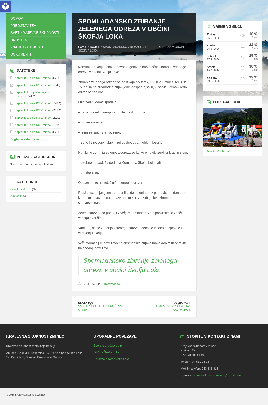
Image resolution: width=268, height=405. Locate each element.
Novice (94, 46)
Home (82, 46)
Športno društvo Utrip (108, 345)
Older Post (182, 302)
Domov (16, 18)
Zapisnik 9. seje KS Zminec (33, 117)
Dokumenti (20, 54)
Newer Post (86, 302)
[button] (5, 6)
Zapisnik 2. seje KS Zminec (33, 103)
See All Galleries (218, 151)
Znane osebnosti (26, 47)
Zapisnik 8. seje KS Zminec (33, 124)
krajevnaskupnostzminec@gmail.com (217, 375)
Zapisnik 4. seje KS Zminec (33, 77)
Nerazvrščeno (110, 284)
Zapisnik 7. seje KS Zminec (33, 132)
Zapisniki (16, 195)
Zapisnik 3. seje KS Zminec (33, 85)
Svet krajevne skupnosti (34, 33)
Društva (18, 40)
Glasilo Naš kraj (20, 189)
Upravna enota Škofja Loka (112, 359)
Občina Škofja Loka (106, 352)
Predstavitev (23, 25)
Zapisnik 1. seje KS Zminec (33, 110)
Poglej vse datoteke (24, 139)
